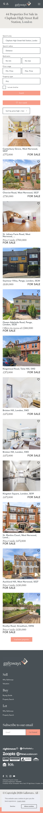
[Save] (38, 118)
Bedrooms (6, 56)
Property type (8, 76)
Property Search (8, 699)
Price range (7, 66)
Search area (7, 36)
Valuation (6, 684)
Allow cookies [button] (29, 806)
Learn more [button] (21, 801)
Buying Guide (7, 695)
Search (21, 93)
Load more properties (21, 640)
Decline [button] (12, 806)
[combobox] (21, 40)
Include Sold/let (13, 87)
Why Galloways (8, 680)
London (27, 22)
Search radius (8, 46)
